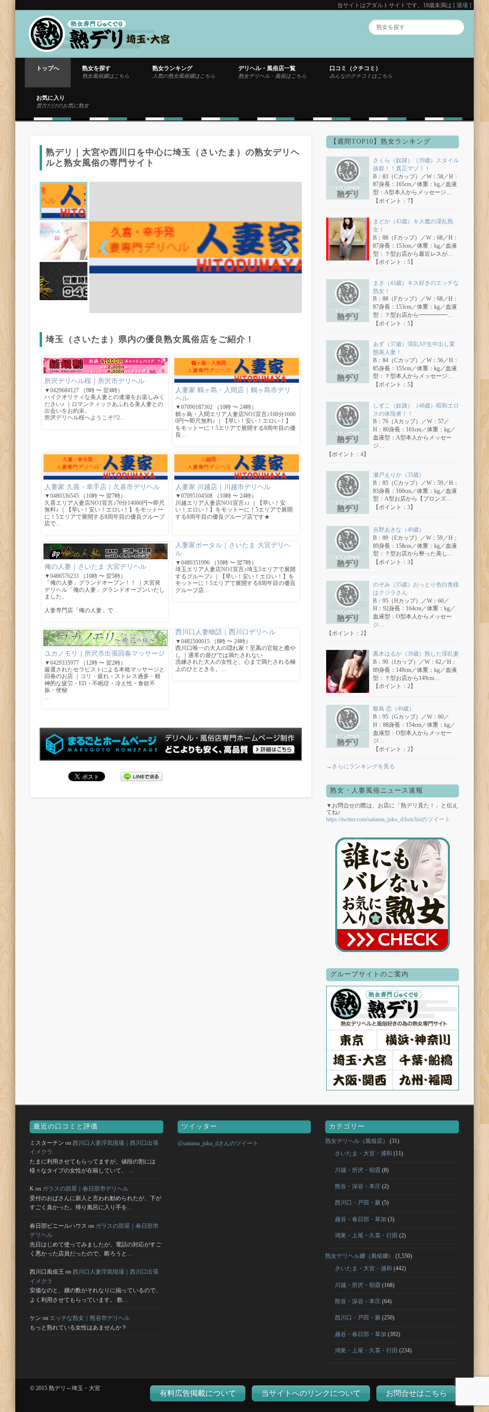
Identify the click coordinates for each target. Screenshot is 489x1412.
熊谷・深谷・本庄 (358, 1186)
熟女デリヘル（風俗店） (356, 1141)
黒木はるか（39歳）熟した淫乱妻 (416, 653)
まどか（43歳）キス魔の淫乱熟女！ (413, 225)
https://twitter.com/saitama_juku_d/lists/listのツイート (388, 819)
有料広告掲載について (197, 1393)
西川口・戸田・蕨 (358, 1202)
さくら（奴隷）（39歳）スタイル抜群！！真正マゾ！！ (416, 164)
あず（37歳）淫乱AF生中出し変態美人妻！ (414, 348)
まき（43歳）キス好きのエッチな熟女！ (416, 287)
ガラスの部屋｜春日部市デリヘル (85, 1188)
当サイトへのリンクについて (311, 1393)
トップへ (47, 68)
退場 (462, 5)
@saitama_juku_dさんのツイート (218, 1143)
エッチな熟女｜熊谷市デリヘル (90, 1318)
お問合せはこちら (416, 1393)
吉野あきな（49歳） (399, 529)
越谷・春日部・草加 (360, 1219)
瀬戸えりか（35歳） (399, 474)
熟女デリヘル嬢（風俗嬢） (359, 1256)
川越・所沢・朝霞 (358, 1170)
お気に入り (62, 101)
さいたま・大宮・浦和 (363, 1153)
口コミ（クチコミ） (361, 71)
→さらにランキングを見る (360, 766)
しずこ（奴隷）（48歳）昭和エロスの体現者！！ (416, 409)
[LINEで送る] (142, 776)
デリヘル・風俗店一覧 (272, 71)
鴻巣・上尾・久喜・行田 (366, 1235)
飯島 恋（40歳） (394, 708)
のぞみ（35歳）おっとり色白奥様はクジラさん (416, 588)
